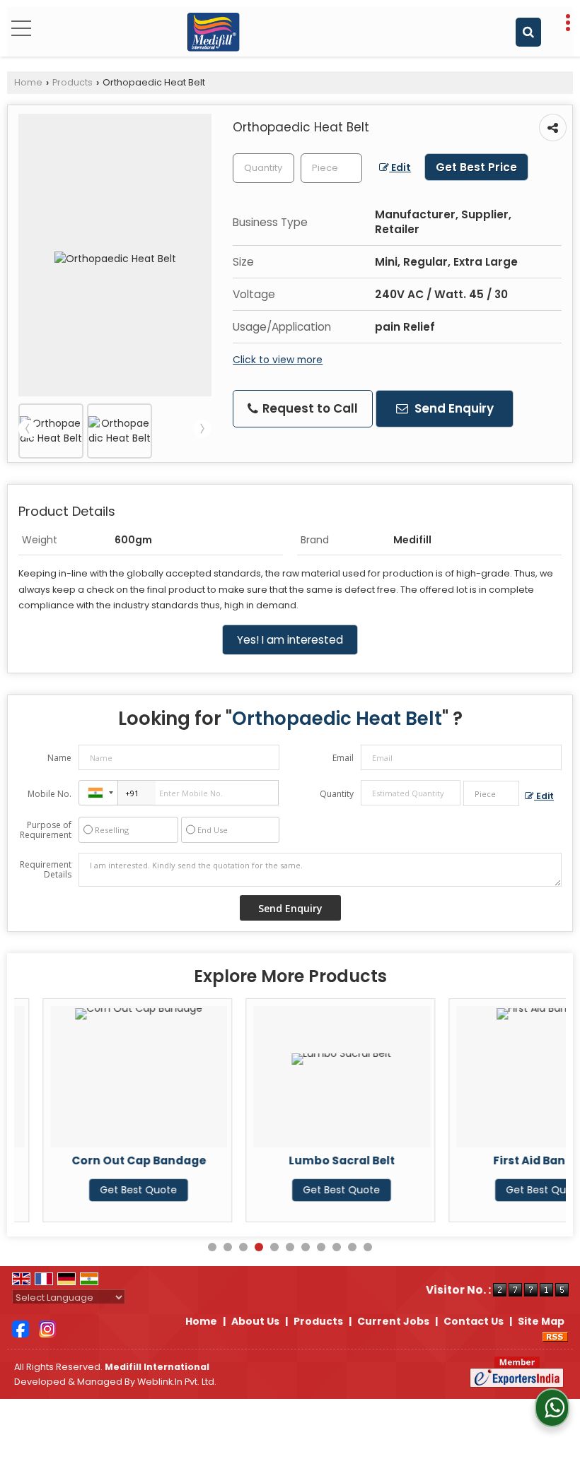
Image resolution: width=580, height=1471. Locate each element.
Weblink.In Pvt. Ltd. (176, 1382)
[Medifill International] (213, 32)
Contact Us (473, 1321)
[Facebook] (20, 1328)
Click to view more (278, 360)
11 (368, 1247)
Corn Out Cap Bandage (112, 1160)
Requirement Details (45, 870)
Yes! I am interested (290, 639)
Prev (27, 429)
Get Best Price (476, 167)
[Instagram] (47, 1328)
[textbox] (331, 168)
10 (352, 1247)
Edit (400, 167)
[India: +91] (98, 792)
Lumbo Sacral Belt (315, 1160)
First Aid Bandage (517, 1160)
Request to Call (309, 408)
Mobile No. (49, 794)
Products (72, 82)
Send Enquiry (453, 408)
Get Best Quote (111, 1190)
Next (202, 429)
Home (28, 82)
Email (343, 758)
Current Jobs (393, 1321)
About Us (255, 1321)
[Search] (528, 32)
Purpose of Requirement (45, 830)
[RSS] (555, 1336)
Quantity (337, 794)
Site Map (541, 1321)
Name (59, 758)
